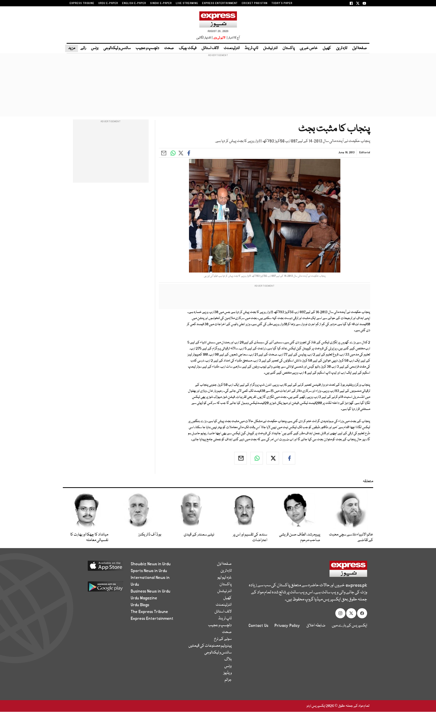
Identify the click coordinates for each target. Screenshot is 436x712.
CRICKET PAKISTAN (254, 3)
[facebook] (289, 458)
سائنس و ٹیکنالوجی (117, 48)
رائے (83, 48)
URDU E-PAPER (108, 3)
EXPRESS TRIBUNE (82, 3)
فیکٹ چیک (188, 48)
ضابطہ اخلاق (315, 626)
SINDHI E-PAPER (161, 3)
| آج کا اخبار (233, 37)
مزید (71, 48)
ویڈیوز (227, 673)
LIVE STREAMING (187, 3)
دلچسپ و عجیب (147, 48)
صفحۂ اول (359, 48)
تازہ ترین (341, 48)
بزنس (94, 48)
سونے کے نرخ (223, 639)
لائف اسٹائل (210, 48)
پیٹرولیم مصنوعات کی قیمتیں (210, 646)
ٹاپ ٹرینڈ (251, 48)
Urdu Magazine (144, 598)
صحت (169, 48)
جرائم (228, 680)
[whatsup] (256, 458)
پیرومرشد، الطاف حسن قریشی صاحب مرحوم (299, 537)
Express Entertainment (152, 619)
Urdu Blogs (140, 605)
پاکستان (289, 48)
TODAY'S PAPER (281, 3)
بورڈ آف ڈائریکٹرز (149, 535)
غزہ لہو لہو (224, 578)
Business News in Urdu (150, 591)
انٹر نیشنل (270, 48)
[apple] (96, 568)
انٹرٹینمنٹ (232, 48)
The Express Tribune (149, 612)
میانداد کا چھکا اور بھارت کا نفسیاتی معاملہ (89, 537)
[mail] (240, 458)
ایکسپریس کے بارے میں (349, 626)
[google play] (96, 588)
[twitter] (272, 458)
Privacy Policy (287, 626)
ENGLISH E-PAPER (134, 3)
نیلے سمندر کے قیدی (199, 535)
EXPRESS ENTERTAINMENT (220, 3)
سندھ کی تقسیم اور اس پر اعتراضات (250, 537)
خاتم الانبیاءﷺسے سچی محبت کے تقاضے (351, 537)
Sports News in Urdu (149, 571)
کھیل (327, 48)
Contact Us (258, 626)
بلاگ (228, 659)
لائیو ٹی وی (219, 37)
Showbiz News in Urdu (151, 564)
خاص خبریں (309, 48)
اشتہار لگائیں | (204, 37)
